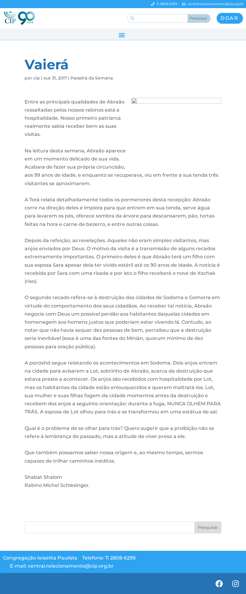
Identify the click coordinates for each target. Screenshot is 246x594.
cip (36, 78)
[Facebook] (219, 583)
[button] (122, 35)
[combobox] (157, 18)
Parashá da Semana (91, 78)
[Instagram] (235, 583)
